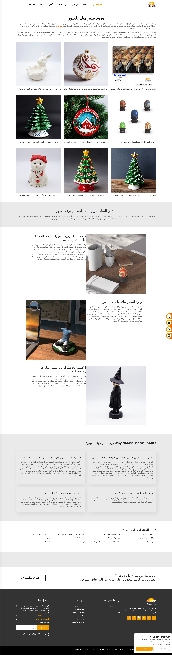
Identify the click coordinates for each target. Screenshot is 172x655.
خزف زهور (59, 26)
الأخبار (51, 4)
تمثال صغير (81, 615)
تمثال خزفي (46, 538)
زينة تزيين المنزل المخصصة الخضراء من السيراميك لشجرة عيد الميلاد (132, 195)
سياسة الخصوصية (77, 649)
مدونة (42, 4)
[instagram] (149, 618)
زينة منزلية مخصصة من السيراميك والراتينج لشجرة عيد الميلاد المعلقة (84, 142)
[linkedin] (139, 618)
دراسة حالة (63, 4)
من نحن (75, 4)
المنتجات (86, 4)
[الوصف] (151, 601)
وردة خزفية (51, 379)
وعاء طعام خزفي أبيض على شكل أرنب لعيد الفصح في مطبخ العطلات (37, 89)
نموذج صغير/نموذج (78, 622)
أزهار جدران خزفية (149, 534)
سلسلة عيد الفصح (79, 612)
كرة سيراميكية (80, 538)
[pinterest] (154, 618)
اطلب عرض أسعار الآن (30, 577)
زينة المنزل (81, 619)
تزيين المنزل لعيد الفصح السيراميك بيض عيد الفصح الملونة (133, 142)
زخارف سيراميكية (149, 541)
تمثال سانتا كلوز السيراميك (111, 534)
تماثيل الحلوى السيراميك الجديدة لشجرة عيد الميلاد (86, 195)
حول (93, 649)
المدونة (66, 649)
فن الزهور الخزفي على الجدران (40, 534)
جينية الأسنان (46, 541)
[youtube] (144, 618)
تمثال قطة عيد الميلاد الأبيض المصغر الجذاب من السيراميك (38, 195)
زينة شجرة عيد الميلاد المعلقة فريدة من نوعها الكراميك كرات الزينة (85, 89)
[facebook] (134, 618)
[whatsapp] (129, 618)
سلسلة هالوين (80, 609)
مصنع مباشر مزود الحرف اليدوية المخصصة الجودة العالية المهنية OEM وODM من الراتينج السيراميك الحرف (118, 89)
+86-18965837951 (42, 616)
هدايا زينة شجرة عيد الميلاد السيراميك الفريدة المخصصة (38, 142)
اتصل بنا (32, 4)
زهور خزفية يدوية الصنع (112, 538)
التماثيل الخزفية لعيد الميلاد (146, 538)
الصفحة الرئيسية (95, 4)
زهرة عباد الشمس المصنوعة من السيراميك (71, 534)
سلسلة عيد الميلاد (79, 606)
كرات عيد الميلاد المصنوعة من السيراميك (106, 541)
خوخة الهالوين (80, 541)
